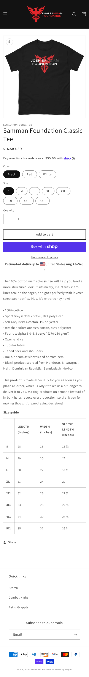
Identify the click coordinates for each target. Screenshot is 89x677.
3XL (10, 201)
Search (13, 588)
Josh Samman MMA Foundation (39, 669)
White (47, 174)
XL (48, 191)
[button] (5, 14)
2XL (63, 191)
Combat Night (18, 597)
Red (29, 174)
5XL (42, 201)
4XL (26, 201)
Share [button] (12, 542)
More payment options (44, 257)
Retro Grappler (19, 607)
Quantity (8, 210)
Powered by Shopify (62, 669)
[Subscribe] (75, 635)
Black (12, 174)
